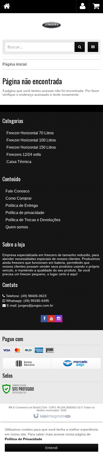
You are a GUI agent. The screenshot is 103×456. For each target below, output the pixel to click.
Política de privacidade (25, 213)
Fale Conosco (17, 191)
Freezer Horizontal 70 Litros (30, 133)
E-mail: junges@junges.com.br (29, 305)
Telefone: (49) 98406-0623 (25, 296)
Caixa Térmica (18, 162)
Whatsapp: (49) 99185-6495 (27, 301)
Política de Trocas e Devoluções (33, 220)
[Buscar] (79, 47)
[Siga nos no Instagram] (58, 319)
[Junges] (51, 25)
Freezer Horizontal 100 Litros (31, 140)
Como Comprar (19, 198)
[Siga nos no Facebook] (44, 319)
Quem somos (17, 227)
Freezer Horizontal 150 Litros (31, 147)
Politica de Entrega (22, 205)
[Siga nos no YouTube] (51, 319)
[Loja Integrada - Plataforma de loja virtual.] (51, 416)
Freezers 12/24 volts (23, 154)
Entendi (51, 447)
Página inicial (14, 64)
